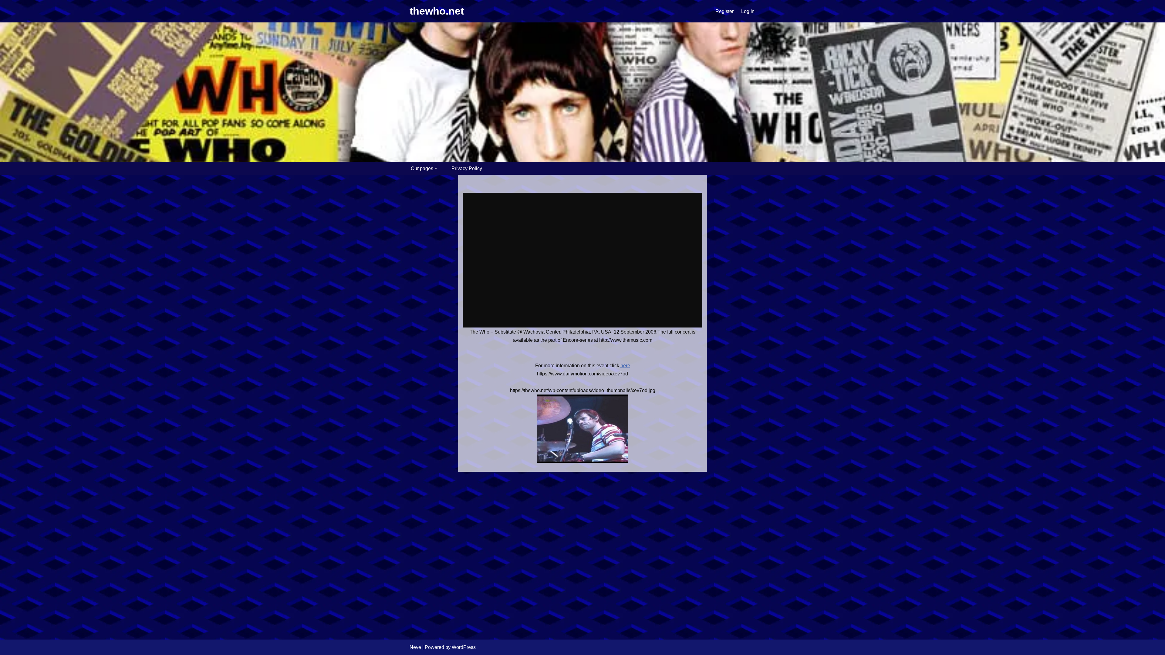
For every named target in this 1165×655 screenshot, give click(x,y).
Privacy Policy (466, 168)
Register (724, 11)
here (625, 365)
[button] (436, 168)
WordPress (464, 647)
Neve (415, 647)
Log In (748, 11)
